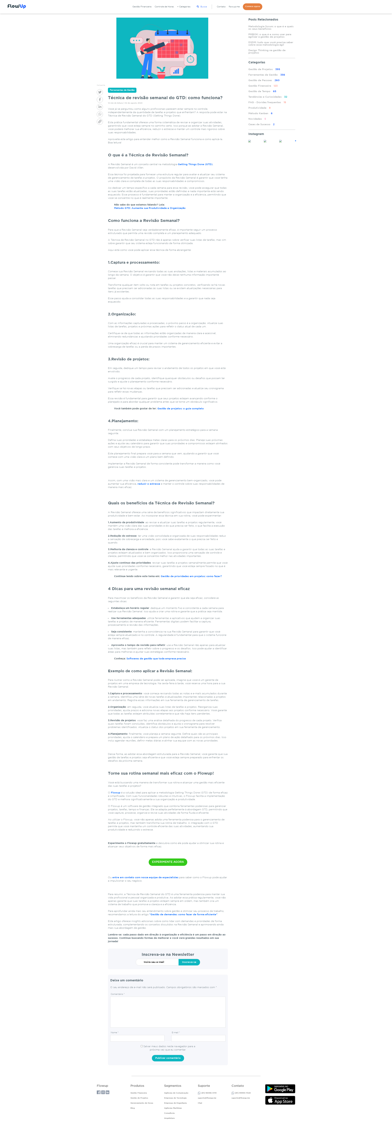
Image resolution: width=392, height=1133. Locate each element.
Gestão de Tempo (262, 91)
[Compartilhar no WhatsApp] (100, 114)
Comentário (118, 994)
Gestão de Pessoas (264, 80)
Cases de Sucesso (261, 124)
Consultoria (169, 1113)
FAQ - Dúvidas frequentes (267, 102)
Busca (203, 7)
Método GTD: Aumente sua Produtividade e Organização (150, 208)
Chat (200, 1103)
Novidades (257, 119)
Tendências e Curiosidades (267, 97)
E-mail (176, 1033)
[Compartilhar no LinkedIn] (100, 107)
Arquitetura (169, 1118)
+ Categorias (183, 7)
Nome (115, 1033)
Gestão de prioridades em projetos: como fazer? (191, 576)
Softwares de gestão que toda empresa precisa (156, 659)
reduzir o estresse (149, 484)
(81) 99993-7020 (243, 1093)
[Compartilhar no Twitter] (100, 92)
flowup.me (234, 7)
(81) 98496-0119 (209, 1093)
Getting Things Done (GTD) (195, 164)
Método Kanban (260, 113)
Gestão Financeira (141, 7)
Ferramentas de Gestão (266, 75)
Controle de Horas (164, 7)
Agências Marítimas (173, 1108)
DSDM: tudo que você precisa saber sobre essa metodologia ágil (270, 43)
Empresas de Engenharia (175, 1103)
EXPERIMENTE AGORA (168, 862)
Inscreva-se (189, 962)
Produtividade (259, 108)
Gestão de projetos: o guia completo (180, 409)
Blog (132, 1108)
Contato (221, 7)
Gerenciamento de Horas (141, 1103)
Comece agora (252, 6)
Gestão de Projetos (264, 69)
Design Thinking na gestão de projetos (267, 51)
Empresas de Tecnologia (175, 1098)
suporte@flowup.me (207, 1098)
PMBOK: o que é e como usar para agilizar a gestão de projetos (269, 35)
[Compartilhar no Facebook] (100, 100)
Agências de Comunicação (176, 1093)
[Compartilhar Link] (100, 122)
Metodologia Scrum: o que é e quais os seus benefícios (271, 27)
